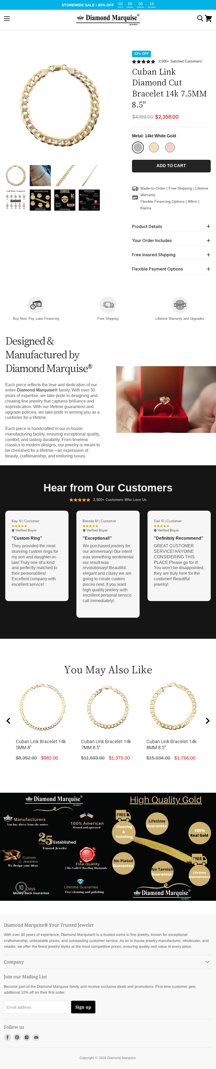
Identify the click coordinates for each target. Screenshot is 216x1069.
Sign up (83, 1007)
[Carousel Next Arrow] (207, 721)
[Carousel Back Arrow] (8, 721)
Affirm (192, 201)
